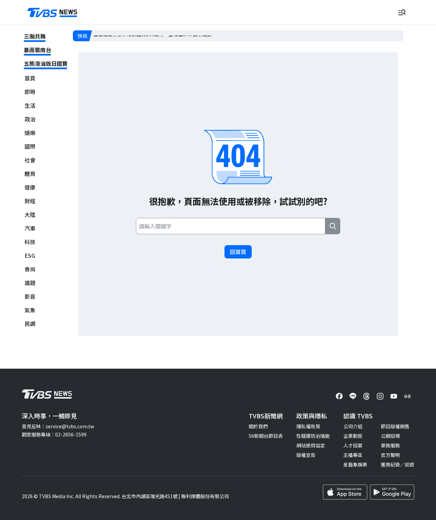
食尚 (30, 269)
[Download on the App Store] (345, 492)
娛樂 (30, 133)
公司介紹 (352, 426)
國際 (30, 146)
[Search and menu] (402, 12)
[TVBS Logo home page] (52, 12)
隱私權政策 (308, 426)
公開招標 (390, 435)
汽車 (30, 228)
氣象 (30, 310)
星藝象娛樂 (355, 464)
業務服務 (390, 445)
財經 (30, 201)
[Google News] (407, 396)
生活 (30, 105)
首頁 (30, 78)
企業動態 (352, 435)
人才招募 (352, 445)
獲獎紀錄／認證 (397, 464)
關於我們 (258, 426)
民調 (30, 324)
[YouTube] (394, 396)
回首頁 (238, 252)
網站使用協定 (310, 445)
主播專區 (352, 454)
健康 (30, 187)
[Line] (353, 396)
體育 (30, 174)
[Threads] (366, 396)
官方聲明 (390, 454)
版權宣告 (305, 454)
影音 (30, 296)
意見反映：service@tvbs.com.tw (58, 426)
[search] (332, 226)
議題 (30, 283)
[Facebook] (339, 396)
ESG (30, 255)
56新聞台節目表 (266, 435)
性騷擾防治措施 (313, 435)
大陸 (30, 215)
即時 (30, 92)
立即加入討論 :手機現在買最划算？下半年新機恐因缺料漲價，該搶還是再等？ (175, 36)
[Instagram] (380, 396)
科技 (30, 242)
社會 (30, 160)
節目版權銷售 (395, 426)
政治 (30, 119)
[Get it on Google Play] (392, 492)
